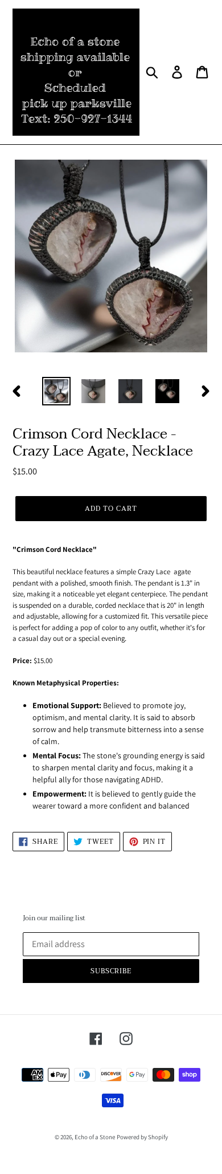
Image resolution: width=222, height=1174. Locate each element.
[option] (56, 391)
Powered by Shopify (142, 1137)
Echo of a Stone (95, 1137)
